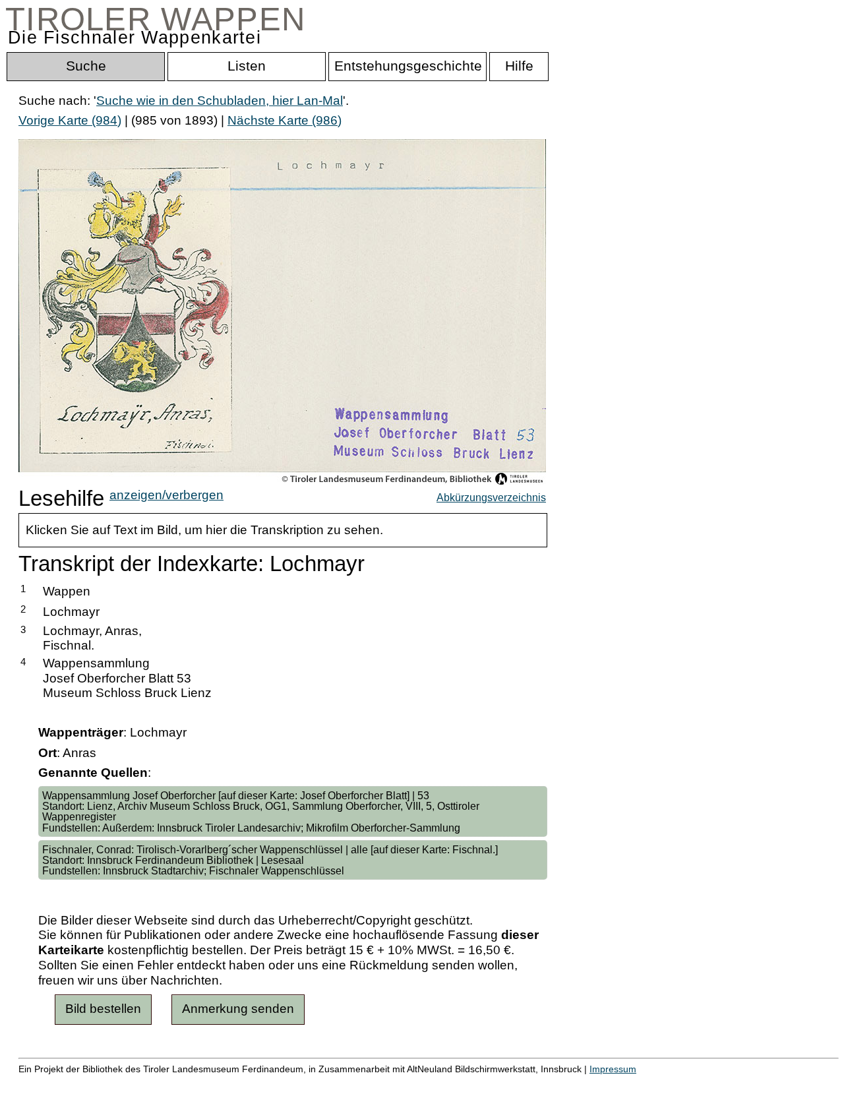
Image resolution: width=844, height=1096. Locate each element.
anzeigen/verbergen (166, 495)
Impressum (612, 1069)
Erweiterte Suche (66, 1083)
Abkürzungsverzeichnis (491, 497)
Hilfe (641, 1083)
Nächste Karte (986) (284, 120)
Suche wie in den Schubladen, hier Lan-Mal (219, 100)
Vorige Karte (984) (69, 120)
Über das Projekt (571, 1083)
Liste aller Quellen (463, 1083)
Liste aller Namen (353, 1083)
